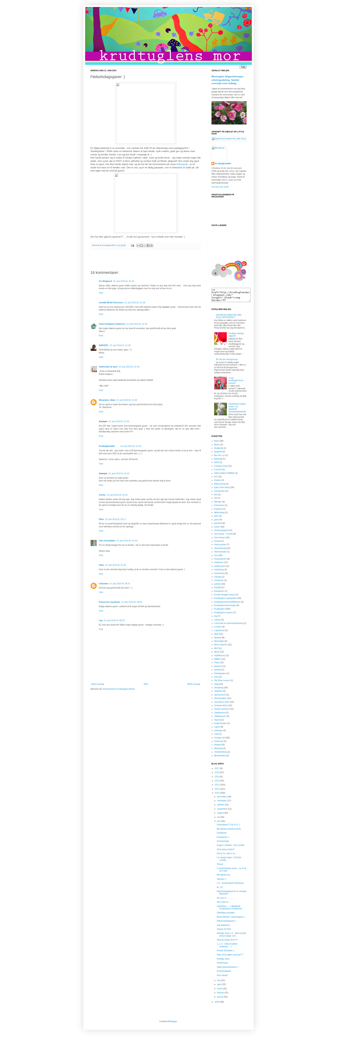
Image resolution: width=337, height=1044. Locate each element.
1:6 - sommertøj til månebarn (230, 883)
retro (216, 677)
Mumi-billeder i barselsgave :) (231, 917)
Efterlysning (219, 484)
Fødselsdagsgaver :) (226, 921)
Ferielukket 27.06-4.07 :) (228, 824)
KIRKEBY (103, 345)
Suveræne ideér (222, 702)
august (220, 813)
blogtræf (218, 451)
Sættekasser (220, 716)
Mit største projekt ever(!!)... (229, 829)
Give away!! (222, 975)
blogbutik (218, 448)
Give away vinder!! (225, 849)
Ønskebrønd (220, 755)
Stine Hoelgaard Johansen (112, 324)
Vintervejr (218, 741)
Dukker (217, 480)
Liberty (217, 620)
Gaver (217, 527)
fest (215, 494)
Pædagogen (220, 673)
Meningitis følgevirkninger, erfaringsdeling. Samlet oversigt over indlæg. (228, 80)
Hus (216, 555)
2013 (217, 780)
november (222, 800)
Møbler (217, 659)
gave (216, 519)
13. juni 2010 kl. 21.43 (120, 345)
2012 (217, 784)
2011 (217, 789)
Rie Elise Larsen (222, 680)
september (222, 809)
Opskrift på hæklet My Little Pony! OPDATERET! (229, 316)
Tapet (216, 720)
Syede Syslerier (221, 709)
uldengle (218, 730)
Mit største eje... (224, 875)
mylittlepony (220, 655)
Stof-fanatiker (220, 698)
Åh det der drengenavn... (227, 359)
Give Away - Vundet (223, 534)
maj (219, 980)
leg (215, 616)
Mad (216, 634)
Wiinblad (218, 748)
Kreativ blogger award (224, 594)
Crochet (218, 469)
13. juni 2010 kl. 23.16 (117, 495)
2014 (217, 776)
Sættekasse (219, 712)
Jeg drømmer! (223, 925)
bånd (216, 462)
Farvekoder (219, 491)
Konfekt (217, 587)
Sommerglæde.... (225, 971)
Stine (101, 565)
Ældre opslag (193, 684)
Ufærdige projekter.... (227, 912)
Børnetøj (218, 459)
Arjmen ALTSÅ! (224, 929)
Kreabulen (219, 591)
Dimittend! (221, 833)
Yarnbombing (220, 752)
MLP (216, 648)
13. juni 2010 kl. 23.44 (126, 540)
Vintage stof (219, 737)
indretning (219, 569)
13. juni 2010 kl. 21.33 (136, 324)
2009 (217, 1002)
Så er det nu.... (223, 902)
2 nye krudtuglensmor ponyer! (236, 380)
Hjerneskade (220, 551)
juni (219, 821)
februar (220, 992)
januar (220, 997)
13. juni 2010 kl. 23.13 (118, 473)
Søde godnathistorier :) (228, 967)
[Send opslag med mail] (132, 245)
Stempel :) (221, 879)
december (222, 796)
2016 (217, 772)
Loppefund (219, 630)
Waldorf (218, 745)
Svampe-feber (221, 705)
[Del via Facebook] (148, 245)
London (218, 627)
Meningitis (219, 641)
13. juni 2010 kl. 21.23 (123, 281)
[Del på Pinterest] (151, 245)
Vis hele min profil (220, 187)
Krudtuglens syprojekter (225, 598)
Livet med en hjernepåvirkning (228, 623)
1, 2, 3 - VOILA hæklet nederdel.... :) (227, 945)
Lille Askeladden (107, 540)
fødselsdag (219, 512)
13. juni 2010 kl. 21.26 (134, 302)
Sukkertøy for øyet (108, 367)
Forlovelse (219, 505)
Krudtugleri (219, 609)
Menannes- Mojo (107, 400)
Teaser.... (221, 864)
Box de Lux (219, 455)
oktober (221, 804)
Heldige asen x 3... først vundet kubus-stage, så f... (231, 934)
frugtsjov (218, 509)
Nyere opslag (97, 684)
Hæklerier (219, 562)
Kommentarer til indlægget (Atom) (119, 689)
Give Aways (219, 537)
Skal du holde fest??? (227, 940)
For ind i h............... (225, 898)
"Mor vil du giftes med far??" (230, 955)
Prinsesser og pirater (109, 602)
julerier (217, 584)
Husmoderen (220, 559)
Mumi (216, 652)
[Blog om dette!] (141, 245)
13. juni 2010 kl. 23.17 (115, 519)
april (219, 984)
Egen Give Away (222, 487)
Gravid (217, 541)
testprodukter (220, 723)
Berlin (217, 444)
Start (146, 684)
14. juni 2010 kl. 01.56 (115, 565)
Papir (216, 662)
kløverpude (182, 164)
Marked (217, 637)
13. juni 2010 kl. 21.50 (126, 400)
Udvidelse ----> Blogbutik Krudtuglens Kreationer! (229, 907)
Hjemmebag (220, 548)
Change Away (220, 466)
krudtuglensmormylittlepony (227, 602)
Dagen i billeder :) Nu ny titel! (230, 845)
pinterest (218, 666)
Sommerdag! (223, 841)
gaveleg (218, 523)
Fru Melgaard (105, 281)
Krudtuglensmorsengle (225, 605)
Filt (215, 498)
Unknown (103, 583)
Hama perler (220, 544)
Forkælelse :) (223, 837)
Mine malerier (220, 644)
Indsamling (219, 573)
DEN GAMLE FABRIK (224, 473)
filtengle (218, 502)
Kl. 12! (220, 887)
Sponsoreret (220, 695)
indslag (217, 577)
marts (220, 988)
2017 (217, 768)
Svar (101, 293)
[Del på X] (145, 245)
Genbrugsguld (221, 530)
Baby (216, 441)
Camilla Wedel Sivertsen (111, 302)
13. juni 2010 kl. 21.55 (130, 446)
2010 (217, 793)
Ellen (101, 519)
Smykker (218, 691)
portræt (217, 669)
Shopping (218, 687)
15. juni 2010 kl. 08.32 (114, 620)
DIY (216, 476)
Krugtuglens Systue (223, 612)
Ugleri (217, 727)
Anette (102, 495)
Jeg (101, 620)
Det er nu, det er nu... (227, 853)
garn (216, 516)
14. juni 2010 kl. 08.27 (119, 583)
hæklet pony (220, 566)
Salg (216, 684)
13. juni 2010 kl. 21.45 (129, 367)
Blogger (173, 1021)
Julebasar (219, 580)
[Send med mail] (138, 245)
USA (216, 734)
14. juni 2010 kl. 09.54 (131, 602)
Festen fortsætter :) (225, 950)
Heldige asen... (224, 959)
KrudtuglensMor (107, 446)
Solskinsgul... (223, 963)
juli (218, 817)
